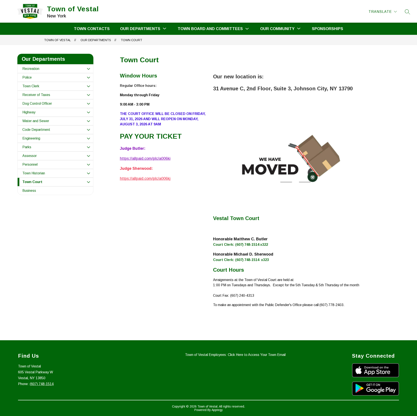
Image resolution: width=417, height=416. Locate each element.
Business (29, 190)
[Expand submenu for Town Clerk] (88, 86)
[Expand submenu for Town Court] (88, 182)
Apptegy (217, 410)
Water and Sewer (35, 121)
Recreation (30, 69)
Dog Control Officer (37, 103)
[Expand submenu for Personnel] (88, 164)
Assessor (29, 156)
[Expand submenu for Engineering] (88, 138)
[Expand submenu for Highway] (88, 112)
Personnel (30, 164)
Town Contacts (92, 29)
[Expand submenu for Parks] (88, 147)
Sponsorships (327, 29)
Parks (26, 147)
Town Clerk (30, 86)
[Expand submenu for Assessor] (88, 156)
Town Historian (33, 173)
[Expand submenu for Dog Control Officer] (88, 103)
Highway (28, 112)
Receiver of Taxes (36, 95)
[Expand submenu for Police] (88, 77)
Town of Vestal (57, 40)
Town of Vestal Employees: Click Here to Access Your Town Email (235, 355)
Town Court (131, 40)
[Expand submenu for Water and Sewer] (88, 121)
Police (27, 77)
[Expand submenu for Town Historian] (88, 173)
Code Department (36, 129)
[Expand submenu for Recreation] (88, 69)
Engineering (31, 138)
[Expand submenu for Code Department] (88, 130)
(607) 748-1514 (42, 384)
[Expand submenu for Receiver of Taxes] (88, 95)
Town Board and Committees (210, 29)
